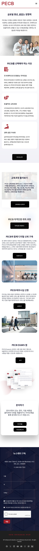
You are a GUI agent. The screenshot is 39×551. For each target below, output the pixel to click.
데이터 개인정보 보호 (19, 535)
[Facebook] (7, 546)
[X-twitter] (10, 546)
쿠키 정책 (28, 535)
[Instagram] (25, 546)
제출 (7, 521)
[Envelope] (21, 546)
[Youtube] (18, 546)
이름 (5, 476)
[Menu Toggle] (36, 3)
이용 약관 (11, 535)
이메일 (5, 493)
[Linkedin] (14, 546)
